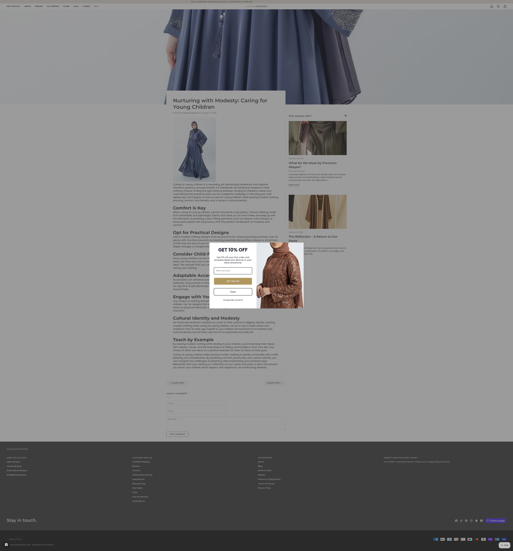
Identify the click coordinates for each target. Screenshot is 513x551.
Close (233, 292)
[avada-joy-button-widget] (6, 544)
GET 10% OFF (233, 281)
